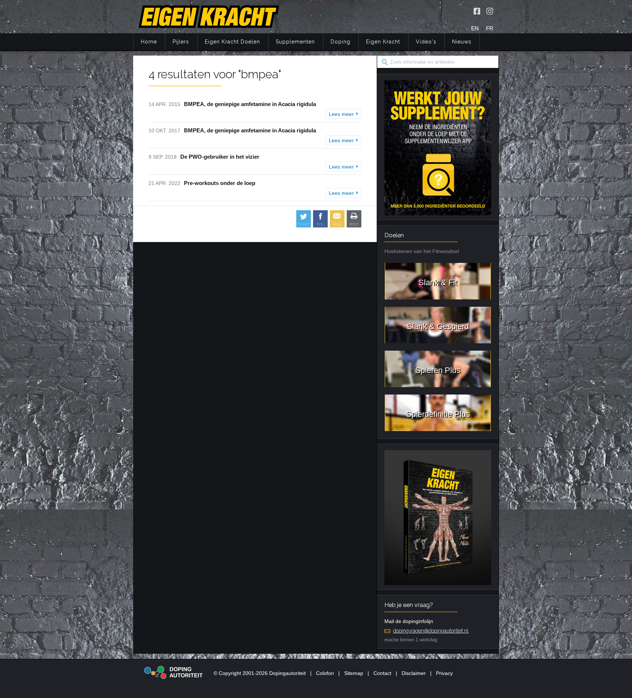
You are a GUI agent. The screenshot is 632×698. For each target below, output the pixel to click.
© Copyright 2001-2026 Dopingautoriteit (260, 673)
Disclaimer (414, 673)
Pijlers (181, 42)
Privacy (444, 673)
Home (149, 42)
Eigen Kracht (383, 42)
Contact (382, 673)
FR (489, 28)
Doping (340, 42)
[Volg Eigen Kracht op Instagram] (489, 10)
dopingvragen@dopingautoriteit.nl (431, 631)
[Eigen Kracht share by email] (337, 218)
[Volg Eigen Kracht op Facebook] (476, 10)
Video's (426, 42)
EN (475, 28)
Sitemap (353, 673)
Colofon (325, 673)
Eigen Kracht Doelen (232, 42)
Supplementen (295, 42)
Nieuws (461, 42)
